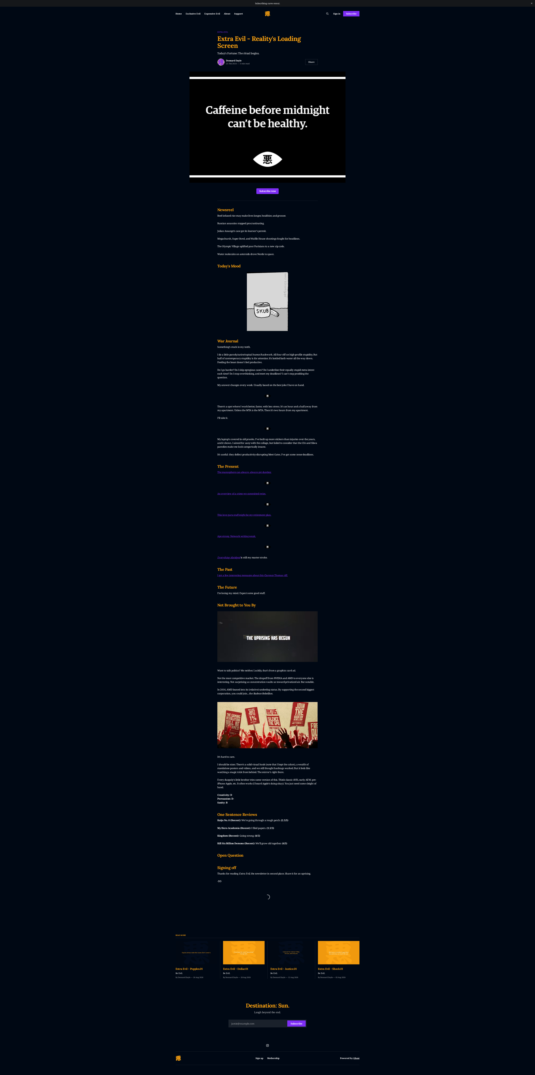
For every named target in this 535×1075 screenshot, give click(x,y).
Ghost (356, 1058)
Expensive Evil (212, 13)
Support (238, 13)
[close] (531, 3)
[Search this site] (327, 13)
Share (311, 62)
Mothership (273, 1058)
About (227, 13)
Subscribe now (267, 191)
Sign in (336, 13)
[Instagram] (267, 1045)
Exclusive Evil (193, 13)
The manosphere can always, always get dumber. (244, 472)
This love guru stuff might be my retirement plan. (244, 514)
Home (179, 13)
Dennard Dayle (233, 60)
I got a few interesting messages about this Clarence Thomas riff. (252, 575)
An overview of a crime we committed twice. (241, 493)
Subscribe (351, 13)
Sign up (259, 1058)
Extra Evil (222, 32)
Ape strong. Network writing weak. (236, 536)
